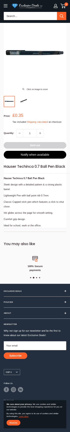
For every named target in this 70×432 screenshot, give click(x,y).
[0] (63, 6)
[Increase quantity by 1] (40, 133)
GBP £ (9, 372)
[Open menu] (5, 5)
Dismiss (13, 423)
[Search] (61, 16)
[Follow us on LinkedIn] (20, 389)
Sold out (35, 145)
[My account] (55, 6)
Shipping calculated (37, 122)
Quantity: (9, 133)
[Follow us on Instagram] (13, 389)
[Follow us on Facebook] (6, 389)
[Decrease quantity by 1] (19, 133)
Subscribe (15, 355)
